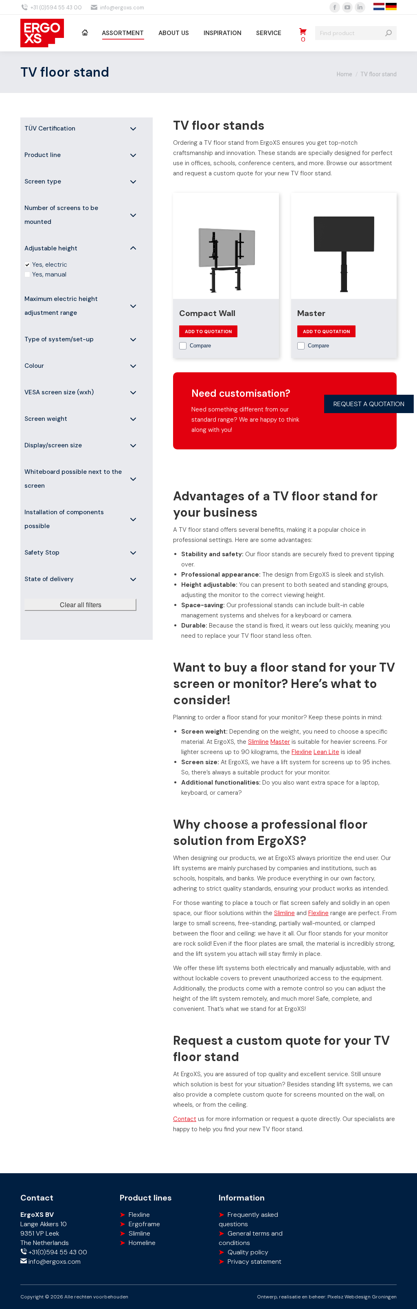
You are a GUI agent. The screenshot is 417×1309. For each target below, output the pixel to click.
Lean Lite (326, 752)
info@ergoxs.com (122, 7)
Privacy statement (254, 1261)
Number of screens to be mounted (61, 215)
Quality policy (248, 1252)
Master (311, 313)
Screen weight (45, 419)
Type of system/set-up (59, 339)
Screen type (42, 181)
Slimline (258, 742)
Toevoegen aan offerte (208, 331)
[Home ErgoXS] (84, 33)
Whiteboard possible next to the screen (73, 479)
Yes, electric (49, 264)
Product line (42, 155)
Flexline (302, 752)
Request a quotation (369, 404)
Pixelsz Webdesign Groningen (362, 1297)
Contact (184, 1119)
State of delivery (49, 579)
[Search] (388, 33)
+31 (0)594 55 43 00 (56, 7)
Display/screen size (53, 445)
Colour (34, 366)
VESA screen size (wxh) (59, 392)
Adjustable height (50, 248)
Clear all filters (80, 604)
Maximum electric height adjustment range (61, 306)
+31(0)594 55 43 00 (57, 1252)
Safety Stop (41, 552)
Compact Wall (207, 313)
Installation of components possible (64, 519)
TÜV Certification (49, 128)
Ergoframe (144, 1224)
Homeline (142, 1242)
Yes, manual (49, 274)
